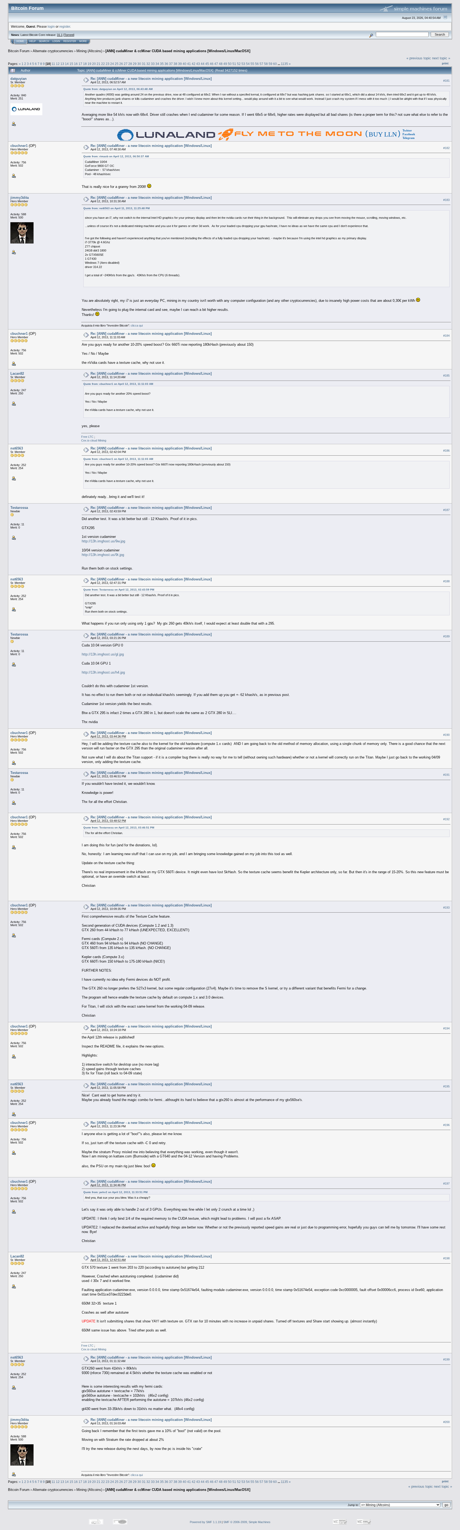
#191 (446, 774)
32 (148, 63)
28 (130, 63)
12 (58, 63)
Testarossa (19, 508)
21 (98, 63)
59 (270, 63)
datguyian (18, 79)
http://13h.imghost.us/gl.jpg (103, 654)
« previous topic (418, 58)
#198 (446, 1258)
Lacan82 (17, 374)
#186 (446, 450)
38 (175, 63)
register (64, 26)
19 (89, 63)
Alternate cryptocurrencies (53, 51)
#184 (446, 335)
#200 (446, 1422)
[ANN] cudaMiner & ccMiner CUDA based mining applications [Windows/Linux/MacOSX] (177, 51)
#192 (446, 819)
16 (76, 63)
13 (62, 63)
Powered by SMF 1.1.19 (205, 1522)
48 (221, 63)
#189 (446, 636)
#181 (446, 80)
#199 (446, 1359)
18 (85, 63)
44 (202, 63)
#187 (446, 510)
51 (234, 63)
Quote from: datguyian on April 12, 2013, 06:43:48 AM (118, 89)
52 (239, 63)
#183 (446, 199)
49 (225, 63)
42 (193, 63)
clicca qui (137, 325)
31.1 (60, 34)
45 (207, 63)
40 (184, 63)
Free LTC (87, 436)
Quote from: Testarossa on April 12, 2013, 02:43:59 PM (118, 589)
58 (266, 63)
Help (32, 41)
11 (53, 63)
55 (252, 63)
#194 (446, 1028)
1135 (284, 63)
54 (248, 63)
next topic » (441, 58)
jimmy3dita (19, 198)
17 (80, 63)
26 (121, 63)
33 (153, 63)
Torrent (68, 34)
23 (107, 63)
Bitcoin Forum (19, 51)
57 (261, 63)
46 (211, 63)
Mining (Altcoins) (89, 51)
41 (189, 63)
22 (103, 63)
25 (116, 63)
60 (275, 63)
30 (139, 63)
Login (56, 41)
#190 (446, 734)
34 (157, 63)
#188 (446, 581)
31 (144, 63)
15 (71, 63)
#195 (446, 1086)
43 (198, 63)
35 (162, 63)
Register (69, 41)
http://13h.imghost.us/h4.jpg (103, 672)
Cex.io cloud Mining (93, 440)
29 (135, 63)
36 (166, 63)
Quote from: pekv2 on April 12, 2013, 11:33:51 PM (115, 1192)
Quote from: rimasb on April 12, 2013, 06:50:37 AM (116, 156)
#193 (446, 907)
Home (20, 41)
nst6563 (16, 448)
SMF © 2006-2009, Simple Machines (246, 1522)
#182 (446, 148)
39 (180, 63)
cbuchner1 (19, 146)
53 (243, 63)
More (83, 41)
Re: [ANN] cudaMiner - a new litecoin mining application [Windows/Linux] (151, 79)
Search (44, 41)
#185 (446, 375)
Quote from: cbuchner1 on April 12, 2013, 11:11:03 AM (118, 383)
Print (445, 63)
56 (257, 63)
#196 (446, 1125)
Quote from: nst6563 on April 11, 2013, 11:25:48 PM (116, 208)
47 (216, 63)
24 (112, 63)
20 (94, 63)
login (51, 26)
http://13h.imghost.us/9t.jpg (103, 555)
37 (171, 63)
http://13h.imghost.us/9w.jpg (103, 541)
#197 (446, 1183)
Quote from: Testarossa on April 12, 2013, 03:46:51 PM (118, 827)
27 (126, 63)
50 (230, 63)
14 (67, 63)
